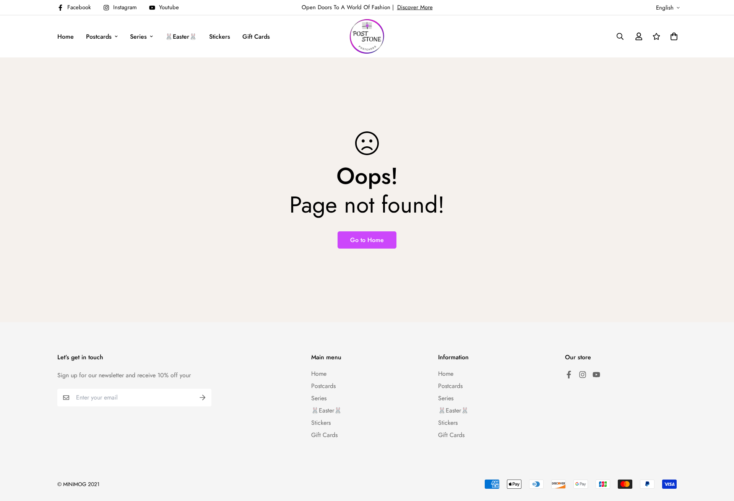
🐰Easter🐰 (181, 36)
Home (65, 36)
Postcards (99, 36)
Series (138, 36)
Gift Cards (256, 36)
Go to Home (367, 240)
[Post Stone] (367, 36)
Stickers (219, 36)
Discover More (415, 7)
